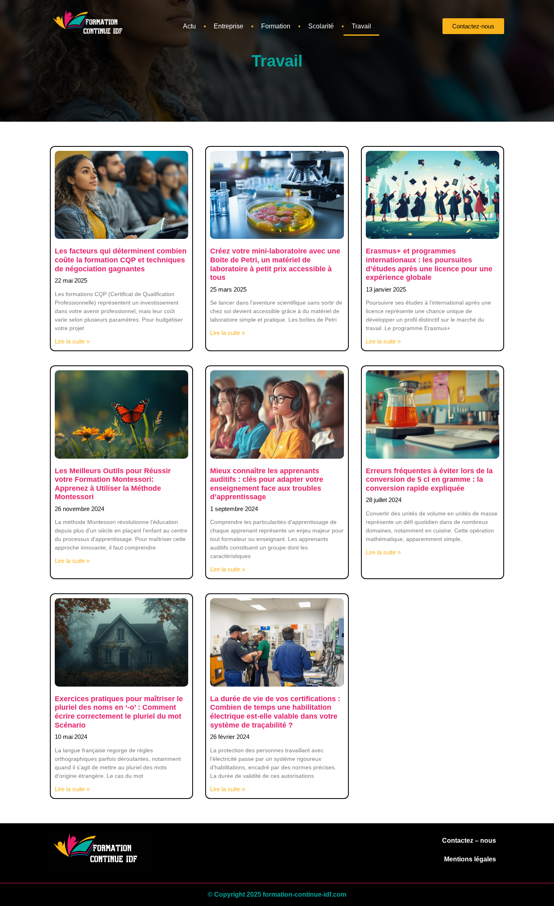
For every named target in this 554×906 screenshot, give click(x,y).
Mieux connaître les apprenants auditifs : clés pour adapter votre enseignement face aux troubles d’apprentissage (266, 484)
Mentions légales (470, 859)
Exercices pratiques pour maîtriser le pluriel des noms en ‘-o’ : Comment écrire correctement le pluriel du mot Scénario (119, 712)
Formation (275, 26)
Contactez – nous (469, 840)
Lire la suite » (72, 341)
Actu (189, 26)
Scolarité (321, 26)
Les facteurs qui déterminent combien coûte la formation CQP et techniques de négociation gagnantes (121, 260)
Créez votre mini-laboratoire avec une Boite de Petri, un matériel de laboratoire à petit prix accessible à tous (275, 264)
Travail (361, 26)
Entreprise (228, 26)
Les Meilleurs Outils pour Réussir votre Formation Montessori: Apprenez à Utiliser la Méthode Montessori (113, 484)
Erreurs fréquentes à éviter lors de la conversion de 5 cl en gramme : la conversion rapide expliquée (429, 479)
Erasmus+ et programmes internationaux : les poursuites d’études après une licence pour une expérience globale (429, 264)
